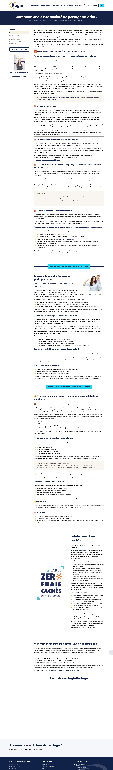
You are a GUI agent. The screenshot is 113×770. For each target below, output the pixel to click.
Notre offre (35, 5)
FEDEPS (80, 623)
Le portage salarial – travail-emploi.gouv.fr (48, 160)
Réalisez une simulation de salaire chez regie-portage (69, 266)
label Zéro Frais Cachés (78, 550)
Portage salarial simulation (48, 766)
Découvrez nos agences (82, 767)
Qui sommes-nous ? (14, 764)
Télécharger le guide (19, 76)
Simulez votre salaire (19, 49)
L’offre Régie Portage (14, 768)
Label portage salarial (14, 766)
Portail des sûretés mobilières (66, 239)
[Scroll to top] (111, 652)
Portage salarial (45, 5)
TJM (43, 768)
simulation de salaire (89, 442)
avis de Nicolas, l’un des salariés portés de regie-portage (63, 97)
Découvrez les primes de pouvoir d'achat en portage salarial (69, 386)
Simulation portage (58, 5)
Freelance (69, 5)
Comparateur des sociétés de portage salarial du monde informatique (59, 670)
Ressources (78, 5)
